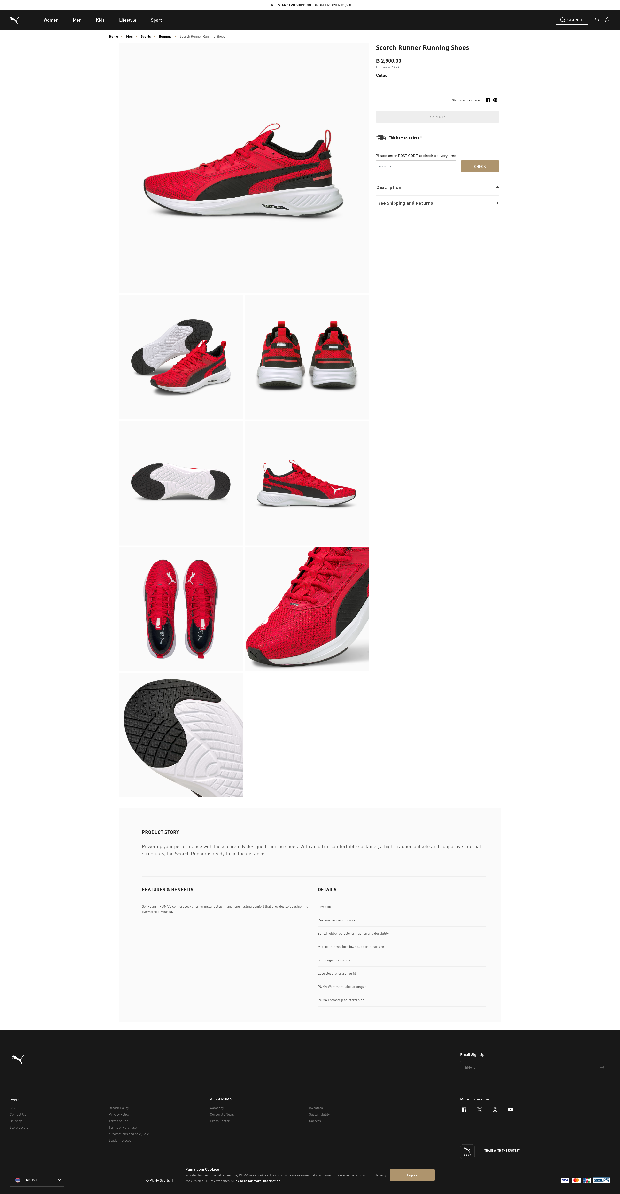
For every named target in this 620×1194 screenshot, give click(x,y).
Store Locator (20, 1127)
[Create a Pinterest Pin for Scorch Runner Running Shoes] (495, 100)
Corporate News (222, 1114)
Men (129, 36)
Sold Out (437, 117)
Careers (315, 1121)
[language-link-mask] (37, 1180)
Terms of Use (118, 1121)
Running (165, 36)
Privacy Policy (119, 1114)
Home (113, 36)
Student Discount (122, 1140)
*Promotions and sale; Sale (129, 1134)
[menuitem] (51, 20)
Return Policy (119, 1108)
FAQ (13, 1108)
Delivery (16, 1121)
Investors (316, 1108)
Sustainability (319, 1114)
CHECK (480, 166)
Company (217, 1108)
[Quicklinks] (607, 20)
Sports (146, 36)
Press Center (220, 1121)
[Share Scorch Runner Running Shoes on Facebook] (488, 100)
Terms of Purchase (123, 1127)
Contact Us (18, 1114)
